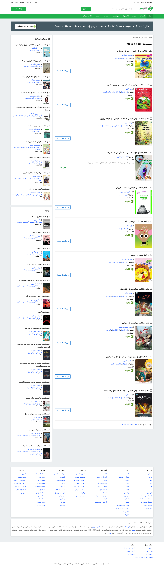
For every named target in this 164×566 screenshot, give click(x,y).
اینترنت (104, 474)
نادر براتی (37, 220)
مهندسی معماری (79, 480)
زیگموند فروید (35, 161)
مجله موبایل (41, 477)
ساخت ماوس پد (93, 163)
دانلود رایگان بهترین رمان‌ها (33, 66)
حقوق (127, 502)
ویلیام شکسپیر (35, 96)
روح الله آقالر (36, 48)
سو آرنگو (129, 89)
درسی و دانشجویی (123, 505)
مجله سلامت (40, 499)
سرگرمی (62, 486)
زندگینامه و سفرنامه (145, 496)
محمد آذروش (35, 351)
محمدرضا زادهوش (34, 332)
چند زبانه (125, 364)
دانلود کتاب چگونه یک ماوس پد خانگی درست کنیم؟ (129, 152)
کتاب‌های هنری (122, 157)
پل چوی (129, 225)
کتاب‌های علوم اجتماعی (34, 82)
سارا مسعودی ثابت (125, 327)
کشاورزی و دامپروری (122, 508)
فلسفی (127, 499)
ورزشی (62, 499)
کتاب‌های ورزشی (36, 420)
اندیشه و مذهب (124, 477)
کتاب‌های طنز (37, 195)
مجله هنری (41, 502)
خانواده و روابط (60, 480)
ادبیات (142, 16)
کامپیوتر (125, 16)
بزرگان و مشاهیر (59, 474)
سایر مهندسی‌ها (80, 496)
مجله (97, 16)
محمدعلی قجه (35, 433)
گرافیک (104, 499)
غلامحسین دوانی (34, 145)
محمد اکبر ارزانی (34, 129)
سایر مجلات (41, 505)
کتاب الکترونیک (128, 548)
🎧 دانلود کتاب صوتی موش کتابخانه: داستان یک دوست (127, 390)
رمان (150, 477)
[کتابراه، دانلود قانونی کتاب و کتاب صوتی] (129, 65)
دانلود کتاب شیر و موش (141, 255)
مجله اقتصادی (40, 486)
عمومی (105, 16)
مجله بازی (41, 480)
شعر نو (150, 483)
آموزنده (117, 58)
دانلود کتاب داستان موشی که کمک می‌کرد (133, 187)
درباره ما (149, 551)
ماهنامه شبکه (35, 80)
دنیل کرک (128, 293)
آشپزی (62, 477)
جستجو (86, 9)
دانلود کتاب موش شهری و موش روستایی (134, 51)
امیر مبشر (37, 417)
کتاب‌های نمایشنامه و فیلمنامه (22, 195)
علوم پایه (126, 511)
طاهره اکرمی (127, 361)
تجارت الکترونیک (101, 486)
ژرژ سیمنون (36, 268)
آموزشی (23, 493)
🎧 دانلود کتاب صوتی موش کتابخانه (136, 289)
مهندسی (115, 16)
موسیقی (62, 496)
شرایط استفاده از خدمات (143, 557)
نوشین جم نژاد (35, 300)
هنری (63, 502)
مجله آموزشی (40, 493)
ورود (35, 2)
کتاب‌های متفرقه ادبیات (34, 388)
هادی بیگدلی (36, 252)
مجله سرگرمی (40, 483)
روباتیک (82, 493)
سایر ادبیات (148, 508)
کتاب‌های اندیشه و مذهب (33, 254)
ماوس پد (123, 163)
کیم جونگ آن (35, 402)
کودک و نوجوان (60, 493)
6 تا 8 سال (116, 92)
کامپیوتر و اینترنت (101, 502)
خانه (150, 16)
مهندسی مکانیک (79, 486)
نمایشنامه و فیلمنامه (145, 499)
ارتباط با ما (148, 548)
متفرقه (62, 505)
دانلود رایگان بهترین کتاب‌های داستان (29, 222)
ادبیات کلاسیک (122, 195)
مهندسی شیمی (80, 490)
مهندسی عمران (80, 477)
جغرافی (127, 486)
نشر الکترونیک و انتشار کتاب (142, 2)
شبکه (105, 493)
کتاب (133, 530)
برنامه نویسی (102, 483)
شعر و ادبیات (21, 474)
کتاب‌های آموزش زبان (35, 353)
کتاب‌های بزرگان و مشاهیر (33, 98)
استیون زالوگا (35, 114)
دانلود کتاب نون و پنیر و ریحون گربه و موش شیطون (129, 356)
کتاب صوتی (87, 16)
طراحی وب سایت (101, 496)
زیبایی (63, 483)
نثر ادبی (149, 493)
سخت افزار (103, 490)
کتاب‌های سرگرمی (36, 454)
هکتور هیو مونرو (126, 192)
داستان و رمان (115, 126)
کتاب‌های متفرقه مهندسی (21, 116)
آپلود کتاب (18, 8)
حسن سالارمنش (35, 193)
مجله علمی (41, 496)
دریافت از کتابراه (63, 71)
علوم (134, 16)
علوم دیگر (126, 515)
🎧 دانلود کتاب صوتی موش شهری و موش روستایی (129, 85)
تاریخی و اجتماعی (20, 483)
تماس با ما (14, 2)
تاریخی (127, 483)
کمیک (150, 490)
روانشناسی (125, 490)
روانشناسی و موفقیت (19, 480)
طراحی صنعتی (80, 474)
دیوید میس (36, 176)
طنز (151, 486)
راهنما (22, 2)
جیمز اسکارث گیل (34, 236)
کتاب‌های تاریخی (36, 116)
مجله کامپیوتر (40, 474)
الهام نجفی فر (35, 64)
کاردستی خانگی (105, 163)
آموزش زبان (148, 505)
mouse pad (115, 163)
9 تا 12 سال (116, 296)
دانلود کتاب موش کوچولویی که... (137, 221)
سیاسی (126, 496)
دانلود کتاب (62, 168)
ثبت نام (29, 2)
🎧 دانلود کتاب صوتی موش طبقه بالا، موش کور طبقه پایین (126, 118)
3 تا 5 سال (124, 58)
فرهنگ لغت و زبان (146, 502)
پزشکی (127, 480)
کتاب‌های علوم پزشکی (35, 131)
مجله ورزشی (40, 490)
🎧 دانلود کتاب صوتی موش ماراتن (137, 323)
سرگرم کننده (107, 92)
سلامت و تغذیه (60, 490)
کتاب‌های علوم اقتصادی (34, 147)
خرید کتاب (130, 554)
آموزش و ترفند (102, 477)
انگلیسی (118, 364)
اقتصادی (126, 474)
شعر (112, 364)
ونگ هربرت (128, 123)
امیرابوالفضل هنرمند (33, 449)
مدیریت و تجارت (20, 486)
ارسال (109, 533)
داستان (150, 474)
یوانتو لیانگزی (127, 55)
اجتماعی (126, 493)
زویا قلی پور (36, 316)
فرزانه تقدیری (35, 284)
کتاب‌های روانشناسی (35, 50)
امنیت (105, 480)
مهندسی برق (81, 483)
